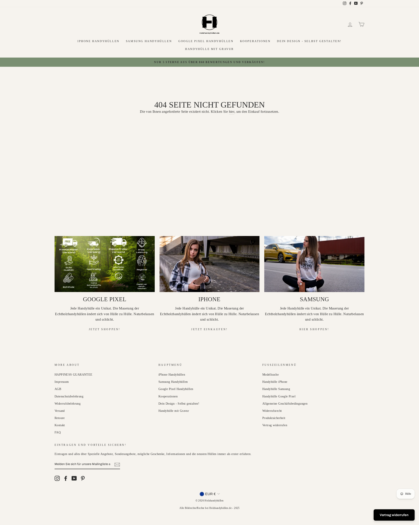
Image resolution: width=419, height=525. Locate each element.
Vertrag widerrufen (274, 425)
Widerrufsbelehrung (68, 403)
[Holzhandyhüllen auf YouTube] (74, 478)
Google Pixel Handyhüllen (205, 41)
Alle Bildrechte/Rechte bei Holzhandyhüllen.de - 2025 (209, 508)
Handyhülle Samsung (276, 389)
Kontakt (60, 425)
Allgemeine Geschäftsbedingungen (284, 403)
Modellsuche (270, 374)
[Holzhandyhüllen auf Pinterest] (82, 478)
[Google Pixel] (105, 264)
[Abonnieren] (117, 464)
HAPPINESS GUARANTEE (74, 374)
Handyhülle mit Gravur (209, 49)
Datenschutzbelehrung (69, 396)
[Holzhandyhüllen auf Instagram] (57, 478)
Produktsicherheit (273, 418)
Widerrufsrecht (272, 410)
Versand (60, 410)
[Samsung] (314, 264)
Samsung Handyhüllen (149, 41)
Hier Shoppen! (314, 329)
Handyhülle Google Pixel (278, 396)
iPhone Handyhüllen (98, 41)
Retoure (60, 418)
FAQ (58, 432)
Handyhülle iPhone (274, 381)
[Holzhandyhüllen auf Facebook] (65, 478)
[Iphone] (210, 264)
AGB (58, 389)
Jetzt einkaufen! (209, 329)
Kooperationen (255, 41)
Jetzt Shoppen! (104, 329)
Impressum (62, 381)
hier (232, 111)
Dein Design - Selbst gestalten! (309, 41)
